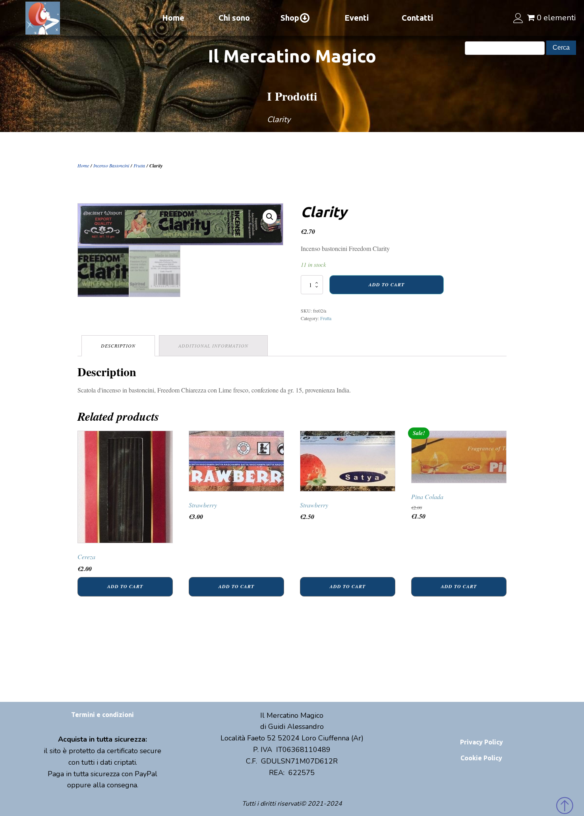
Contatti (417, 17)
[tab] (118, 345)
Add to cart (386, 284)
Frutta (139, 165)
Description (118, 345)
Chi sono (234, 17)
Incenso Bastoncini (111, 165)
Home (173, 17)
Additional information (213, 345)
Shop (289, 17)
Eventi (356, 17)
